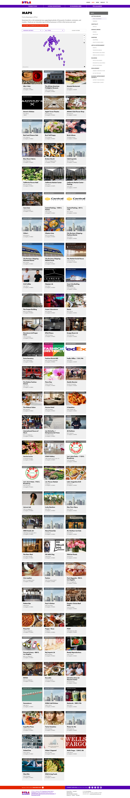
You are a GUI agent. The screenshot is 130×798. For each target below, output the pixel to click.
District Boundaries (98, 80)
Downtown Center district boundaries (42, 791)
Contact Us (69, 795)
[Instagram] (89, 787)
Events (88, 2)
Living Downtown (54, 6)
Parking (95, 21)
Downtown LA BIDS (98, 82)
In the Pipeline (97, 73)
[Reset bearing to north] (84, 40)
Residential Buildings (99, 63)
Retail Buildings (97, 65)
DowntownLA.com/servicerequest (46, 793)
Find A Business (97, 19)
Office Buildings (97, 60)
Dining (95, 32)
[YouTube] (101, 787)
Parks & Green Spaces (98, 55)
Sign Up (103, 2)
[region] (54, 51)
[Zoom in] (84, 35)
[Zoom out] (84, 38)
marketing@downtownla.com (95, 794)
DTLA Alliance (97, 6)
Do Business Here (75, 6)
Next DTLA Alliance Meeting (72, 793)
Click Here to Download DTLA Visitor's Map (35, 25)
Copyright (75, 791)
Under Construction (99, 71)
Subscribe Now (36, 787)
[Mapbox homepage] (25, 67)
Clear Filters (76, 30)
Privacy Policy (69, 791)
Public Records (69, 792)
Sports (95, 47)
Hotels (95, 26)
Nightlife (95, 34)
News (97, 2)
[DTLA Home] (26, 2)
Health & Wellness (98, 42)
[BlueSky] (98, 787)
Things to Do (32, 6)
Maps (93, 2)
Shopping (95, 40)
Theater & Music (97, 50)
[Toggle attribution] (84, 66)
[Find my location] (84, 43)
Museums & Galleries (99, 52)
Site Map (77, 795)
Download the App (35, 795)
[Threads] (95, 787)
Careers (73, 795)
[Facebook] (92, 787)
